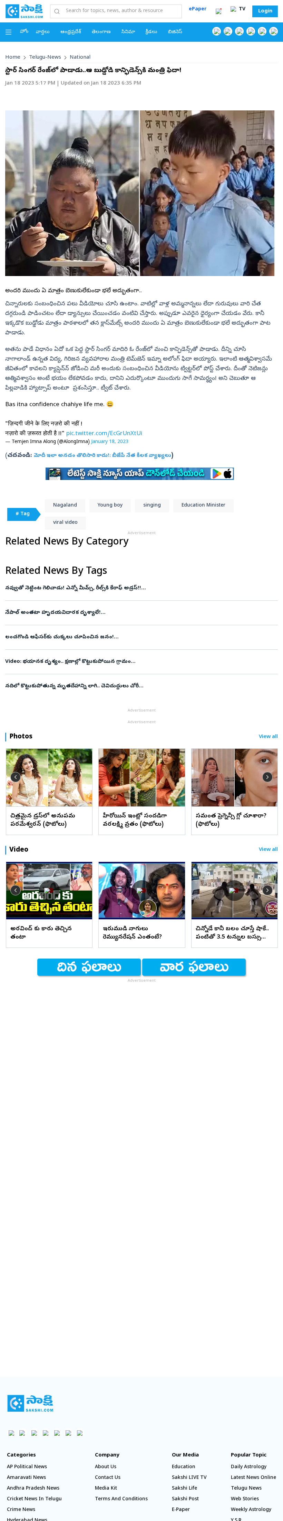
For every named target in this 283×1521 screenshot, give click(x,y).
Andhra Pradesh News (33, 1488)
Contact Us (107, 1478)
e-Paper (181, 1510)
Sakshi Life (184, 1488)
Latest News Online (253, 1478)
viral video (65, 523)
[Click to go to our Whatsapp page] (228, 31)
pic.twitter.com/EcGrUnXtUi (104, 434)
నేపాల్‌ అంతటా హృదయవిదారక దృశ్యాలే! (137, 612)
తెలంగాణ (101, 32)
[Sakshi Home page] (24, 11)
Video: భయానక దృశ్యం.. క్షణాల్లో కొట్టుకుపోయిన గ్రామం (139, 661)
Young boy (110, 505)
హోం (24, 32)
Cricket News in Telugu (34, 1499)
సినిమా (128, 32)
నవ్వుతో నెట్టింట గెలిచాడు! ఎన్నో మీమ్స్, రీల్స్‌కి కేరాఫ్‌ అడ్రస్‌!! (140, 588)
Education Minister (203, 505)
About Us (105, 1467)
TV (241, 9)
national (80, 57)
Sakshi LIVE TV (189, 1478)
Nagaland (65, 505)
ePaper (197, 9)
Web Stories (245, 1499)
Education (183, 1467)
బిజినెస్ (175, 32)
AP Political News (27, 1467)
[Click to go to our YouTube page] (262, 31)
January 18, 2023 (109, 442)
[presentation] (15, 777)
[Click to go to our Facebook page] (216, 31)
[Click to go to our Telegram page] (68, 1433)
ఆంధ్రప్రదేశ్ (70, 32)
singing (152, 505)
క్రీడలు (151, 32)
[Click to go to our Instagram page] (250, 31)
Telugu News (246, 1488)
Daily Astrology (248, 1467)
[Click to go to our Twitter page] (239, 31)
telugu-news (45, 57)
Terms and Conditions (121, 1499)
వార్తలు (43, 32)
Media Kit (106, 1488)
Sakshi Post (185, 1499)
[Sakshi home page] (30, 1403)
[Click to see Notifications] (218, 11)
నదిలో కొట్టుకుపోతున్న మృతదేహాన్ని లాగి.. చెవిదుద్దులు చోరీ (130, 686)
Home (12, 57)
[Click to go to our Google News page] (273, 31)
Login (265, 11)
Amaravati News (26, 1478)
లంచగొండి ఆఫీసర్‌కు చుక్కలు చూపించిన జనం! (132, 637)
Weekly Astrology (251, 1510)
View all (268, 737)
